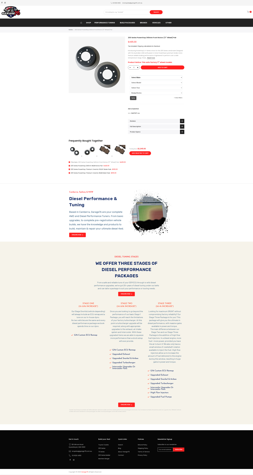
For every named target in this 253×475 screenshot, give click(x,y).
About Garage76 (124, 452)
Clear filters (178, 98)
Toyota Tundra (103, 445)
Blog (119, 448)
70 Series (101, 452)
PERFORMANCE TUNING (104, 22)
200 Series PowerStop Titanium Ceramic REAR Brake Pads (90, 173)
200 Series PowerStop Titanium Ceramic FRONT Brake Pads (91, 169)
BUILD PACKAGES (127, 22)
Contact (121, 455)
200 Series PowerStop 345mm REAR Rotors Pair (87, 166)
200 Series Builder (104, 455)
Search (156, 12)
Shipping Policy (143, 448)
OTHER (168, 22)
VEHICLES (156, 22)
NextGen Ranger (104, 459)
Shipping (140, 46)
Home (71, 30)
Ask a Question (133, 109)
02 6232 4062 (117, 3)
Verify (133, 98)
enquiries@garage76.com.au (133, 3)
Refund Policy (142, 445)
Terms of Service (144, 452)
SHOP (88, 22)
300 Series (101, 448)
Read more (151, 58)
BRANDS (143, 22)
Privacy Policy (142, 455)
